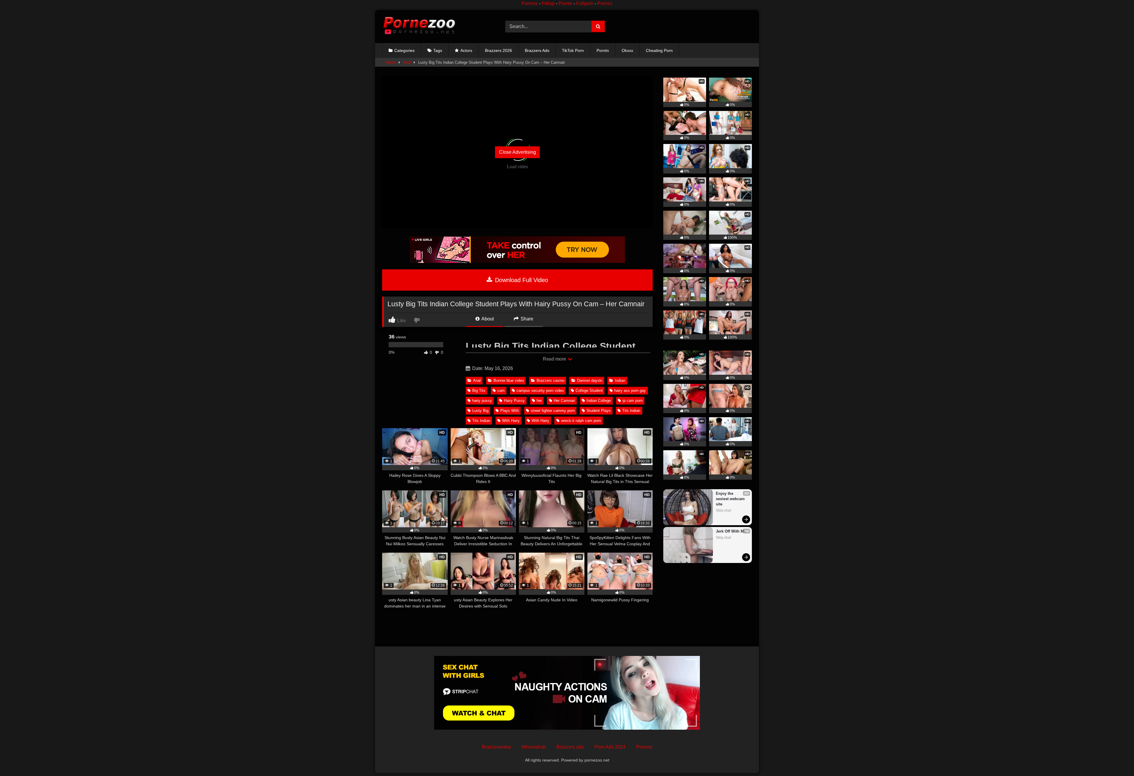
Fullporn (585, 3)
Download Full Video (520, 280)
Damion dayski (589, 380)
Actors (466, 50)
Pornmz (530, 3)
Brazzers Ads (537, 50)
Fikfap (548, 3)
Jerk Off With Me (731, 531)
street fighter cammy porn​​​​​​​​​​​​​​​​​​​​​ (553, 410)
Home (391, 62)
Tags (437, 50)
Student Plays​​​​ (598, 410)
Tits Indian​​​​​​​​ (481, 420)
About (487, 318)
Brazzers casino (550, 380)
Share (526, 318)
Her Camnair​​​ (564, 400)
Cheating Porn (659, 50)
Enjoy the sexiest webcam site (731, 498)
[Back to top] (1115, 758)
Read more (555, 358)
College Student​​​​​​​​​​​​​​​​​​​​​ (589, 390)
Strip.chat (723, 510)
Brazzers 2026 (498, 50)
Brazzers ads (570, 746)
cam (501, 390)
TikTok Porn (573, 50)
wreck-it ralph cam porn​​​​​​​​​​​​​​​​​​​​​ (581, 420)
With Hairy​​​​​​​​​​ (511, 420)
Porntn (565, 3)
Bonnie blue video (508, 380)
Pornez (604, 3)
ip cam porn (633, 400)
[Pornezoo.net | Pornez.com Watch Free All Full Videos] (419, 26)
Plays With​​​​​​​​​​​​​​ (509, 410)
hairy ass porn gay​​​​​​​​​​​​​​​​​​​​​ (630, 390)
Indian (620, 380)
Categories (404, 50)
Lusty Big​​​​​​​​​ (480, 410)
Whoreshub (534, 746)
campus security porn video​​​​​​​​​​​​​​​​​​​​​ (540, 390)
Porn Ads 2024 (609, 746)
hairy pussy (482, 400)
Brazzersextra (496, 746)
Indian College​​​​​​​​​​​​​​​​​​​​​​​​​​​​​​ (598, 400)
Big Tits (478, 390)
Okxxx (627, 50)
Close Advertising (517, 152)
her (539, 400)
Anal (407, 62)
